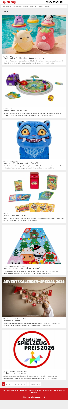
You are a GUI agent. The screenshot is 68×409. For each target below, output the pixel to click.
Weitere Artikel (35, 384)
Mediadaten (32, 390)
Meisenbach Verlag (12, 390)
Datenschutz (23, 390)
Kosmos (25, 6)
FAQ (4, 390)
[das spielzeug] (8, 2)
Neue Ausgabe (16, 6)
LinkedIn (55, 390)
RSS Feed (34, 392)
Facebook (62, 390)
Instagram (48, 390)
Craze (40, 6)
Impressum (40, 390)
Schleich (46, 6)
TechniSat (33, 6)
